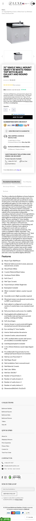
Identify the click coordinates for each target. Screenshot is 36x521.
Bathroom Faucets (7, 411)
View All (4, 424)
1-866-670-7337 (12, 161)
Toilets (4, 421)
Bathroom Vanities (7, 408)
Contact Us (5, 449)
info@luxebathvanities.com (11, 465)
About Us (4, 436)
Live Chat (24, 161)
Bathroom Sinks (6, 415)
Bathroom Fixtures (7, 418)
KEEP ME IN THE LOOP (9, 493)
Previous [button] (2, 56)
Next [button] (33, 56)
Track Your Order (6, 452)
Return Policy (29, 101)
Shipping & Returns (7, 439)
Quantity (6, 106)
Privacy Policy (5, 446)
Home (3, 9)
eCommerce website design (14, 509)
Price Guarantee (6, 442)
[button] (4, 4)
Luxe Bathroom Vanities (15, 507)
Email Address (12, 163)
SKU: (5, 90)
